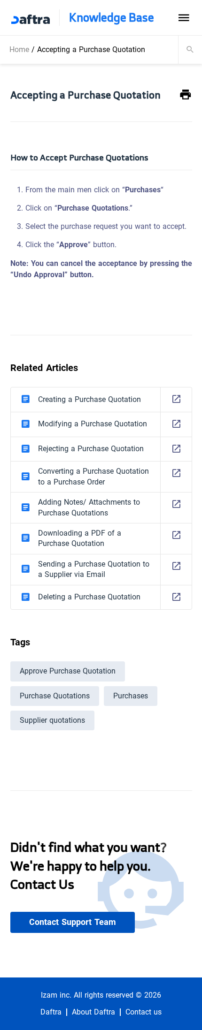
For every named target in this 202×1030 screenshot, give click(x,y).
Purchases (130, 696)
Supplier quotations (52, 720)
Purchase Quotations (55, 696)
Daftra (51, 1012)
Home (19, 49)
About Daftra (93, 1012)
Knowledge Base (111, 17)
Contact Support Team (72, 922)
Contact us (143, 1012)
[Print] (185, 95)
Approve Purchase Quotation (68, 671)
